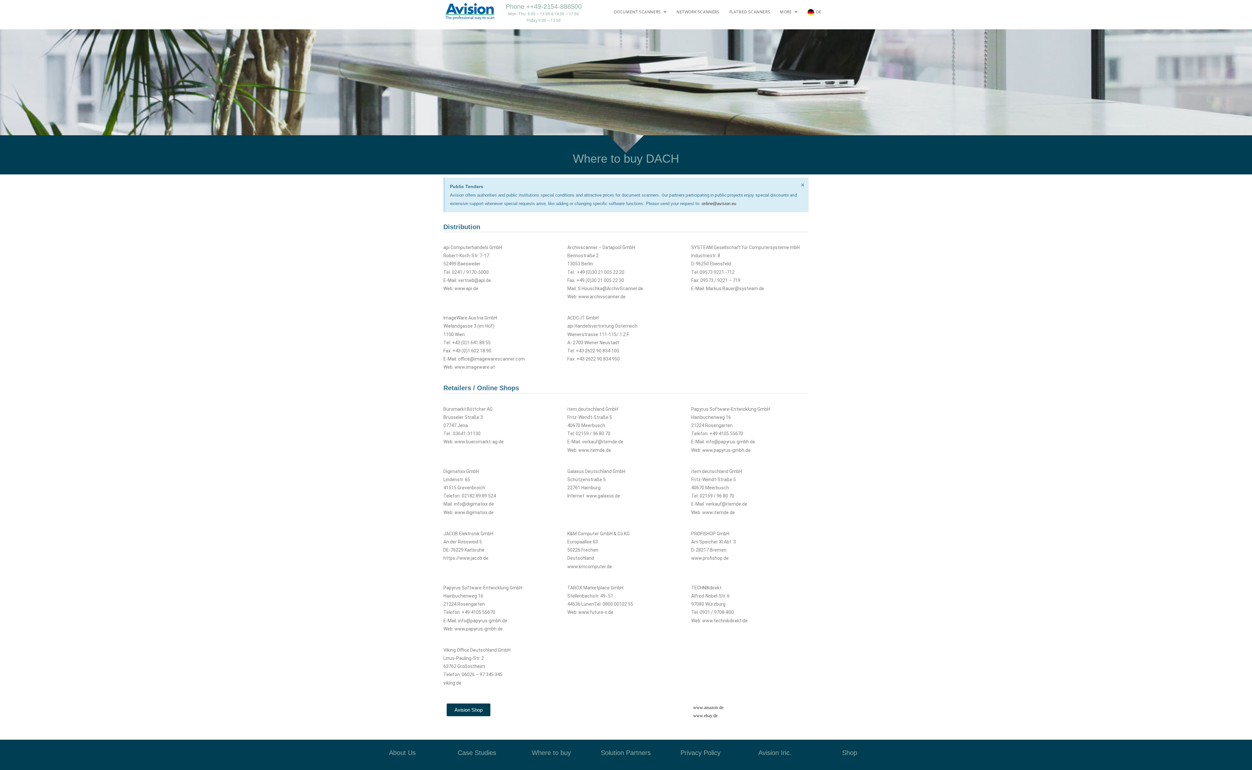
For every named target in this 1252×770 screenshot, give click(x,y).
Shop (849, 752)
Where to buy (551, 752)
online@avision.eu (719, 203)
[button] (468, 709)
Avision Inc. (775, 752)
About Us (402, 752)
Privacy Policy (700, 752)
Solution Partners (626, 752)
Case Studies (477, 752)
